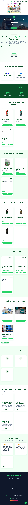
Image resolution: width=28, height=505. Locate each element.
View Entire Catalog (5, 342)
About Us (18, 1)
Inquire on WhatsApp (7, 272)
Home (11, 1)
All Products (14, 1)
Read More (4, 409)
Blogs (20, 1)
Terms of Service (14, 491)
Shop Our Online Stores (5, 46)
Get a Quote (7, 320)
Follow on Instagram (14, 500)
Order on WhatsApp (7, 125)
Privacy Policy (14, 490)
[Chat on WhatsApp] (26, 503)
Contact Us (24, 1)
